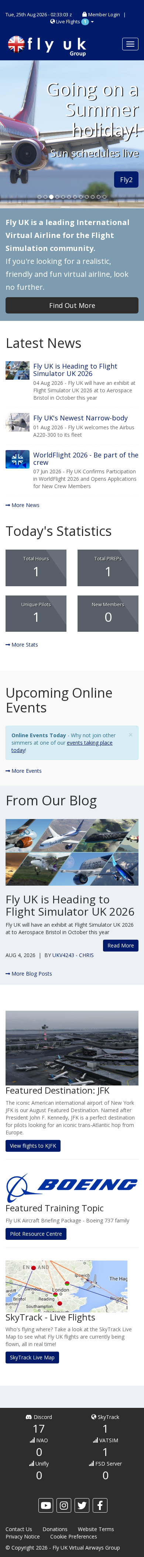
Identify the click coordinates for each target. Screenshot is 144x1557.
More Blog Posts (31, 973)
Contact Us (19, 1529)
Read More (120, 945)
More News (25, 505)
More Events (26, 770)
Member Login (104, 14)
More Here (28, 194)
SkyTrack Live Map (32, 1357)
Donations (55, 1529)
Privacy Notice (23, 1536)
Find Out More (72, 305)
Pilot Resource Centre (36, 1233)
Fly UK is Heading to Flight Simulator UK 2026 (75, 370)
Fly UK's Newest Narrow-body (80, 417)
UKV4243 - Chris (73, 955)
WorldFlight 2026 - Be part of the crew (85, 458)
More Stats (24, 644)
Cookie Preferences (73, 1536)
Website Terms (96, 1529)
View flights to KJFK (33, 1145)
